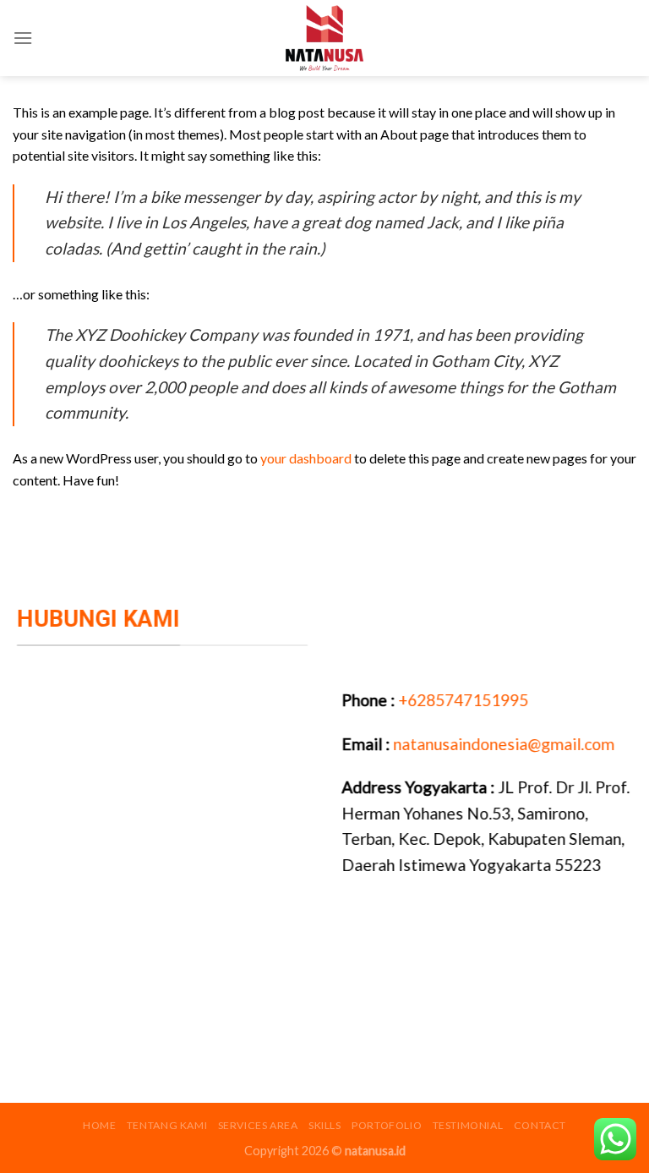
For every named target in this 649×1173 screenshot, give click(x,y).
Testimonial (468, 1125)
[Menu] (23, 37)
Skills (324, 1125)
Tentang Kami (167, 1125)
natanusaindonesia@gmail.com (503, 743)
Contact (540, 1125)
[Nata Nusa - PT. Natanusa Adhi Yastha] (324, 38)
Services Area (258, 1125)
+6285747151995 (461, 700)
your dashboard (306, 458)
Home (99, 1125)
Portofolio (387, 1125)
